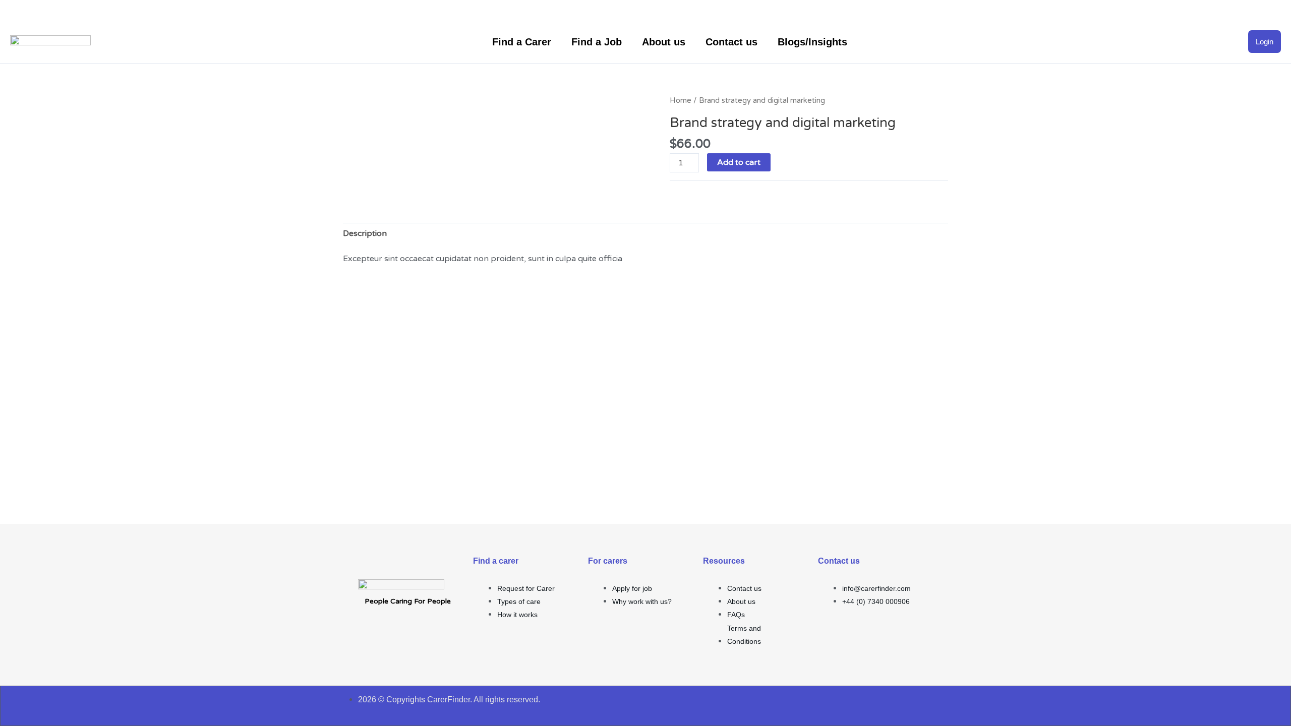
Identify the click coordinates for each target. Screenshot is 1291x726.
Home (680, 100)
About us (663, 42)
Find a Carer (521, 42)
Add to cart (738, 162)
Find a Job (596, 42)
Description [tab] (365, 233)
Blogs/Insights (812, 42)
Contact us (731, 42)
